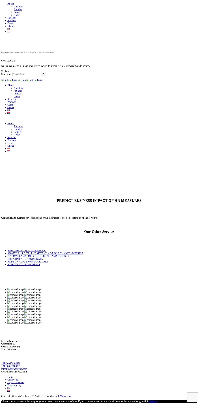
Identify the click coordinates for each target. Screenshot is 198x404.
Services (11, 17)
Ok (150, 401)
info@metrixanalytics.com (14, 369)
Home (17, 15)
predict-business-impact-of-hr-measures (26, 250)
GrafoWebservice (62, 396)
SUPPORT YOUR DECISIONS (23, 264)
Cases (10, 23)
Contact (17, 12)
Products (11, 20)
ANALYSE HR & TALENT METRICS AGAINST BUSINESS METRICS (45, 253)
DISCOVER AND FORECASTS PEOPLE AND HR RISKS (38, 256)
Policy (155, 401)
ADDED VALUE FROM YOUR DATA (27, 261)
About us (18, 6)
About (10, 3)
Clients (10, 26)
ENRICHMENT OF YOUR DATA (25, 259)
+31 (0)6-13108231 (10, 366)
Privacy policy (14, 385)
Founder (18, 9)
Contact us (12, 379)
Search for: (6, 74)
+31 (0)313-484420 (10, 363)
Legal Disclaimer (15, 382)
